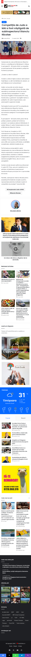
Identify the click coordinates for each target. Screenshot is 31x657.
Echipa (20, 646)
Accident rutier (5, 612)
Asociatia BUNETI (6, 614)
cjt (11, 617)
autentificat (11, 331)
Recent (23, 418)
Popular (8, 418)
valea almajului (5, 626)
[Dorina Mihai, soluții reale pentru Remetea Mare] (6, 435)
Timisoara (4, 623)
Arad (22, 612)
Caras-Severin (5, 617)
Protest (26, 620)
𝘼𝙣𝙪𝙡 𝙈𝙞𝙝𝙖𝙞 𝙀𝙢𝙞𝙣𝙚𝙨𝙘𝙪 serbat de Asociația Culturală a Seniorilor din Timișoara (19, 450)
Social (8, 18)
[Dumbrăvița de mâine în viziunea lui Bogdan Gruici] (6, 460)
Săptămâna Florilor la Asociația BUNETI (7, 280)
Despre (15, 646)
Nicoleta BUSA (6, 38)
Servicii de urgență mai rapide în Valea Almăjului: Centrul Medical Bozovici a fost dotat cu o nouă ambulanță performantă (22, 313)
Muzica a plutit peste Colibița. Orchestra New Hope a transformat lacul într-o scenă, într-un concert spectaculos (7, 515)
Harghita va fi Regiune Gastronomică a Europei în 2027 (20, 441)
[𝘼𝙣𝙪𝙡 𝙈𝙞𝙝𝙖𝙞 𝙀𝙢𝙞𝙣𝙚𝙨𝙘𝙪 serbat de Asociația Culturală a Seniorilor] (6, 450)
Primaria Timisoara (18, 620)
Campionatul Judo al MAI (16, 189)
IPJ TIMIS (22, 617)
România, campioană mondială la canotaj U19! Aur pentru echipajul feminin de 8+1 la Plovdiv (7, 541)
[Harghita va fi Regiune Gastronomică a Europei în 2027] (6, 442)
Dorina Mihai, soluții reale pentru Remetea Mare (19, 433)
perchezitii (9, 620)
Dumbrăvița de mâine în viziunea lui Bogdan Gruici (20, 458)
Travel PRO (11, 623)
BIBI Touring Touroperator (18, 614)
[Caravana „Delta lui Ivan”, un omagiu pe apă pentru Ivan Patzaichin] (5, 589)
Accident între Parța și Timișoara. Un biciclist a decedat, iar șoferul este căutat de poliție (19, 426)
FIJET (16, 617)
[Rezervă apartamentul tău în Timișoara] (15, 12)
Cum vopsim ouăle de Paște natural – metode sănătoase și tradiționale (7, 311)
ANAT (12, 612)
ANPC (17, 612)
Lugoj (3, 620)
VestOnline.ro (21, 643)
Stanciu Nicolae (16, 193)
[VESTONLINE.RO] (10, 6)
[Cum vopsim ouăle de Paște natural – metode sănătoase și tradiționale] (8, 303)
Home (4, 18)
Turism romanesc (20, 623)
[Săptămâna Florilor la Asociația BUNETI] (8, 274)
